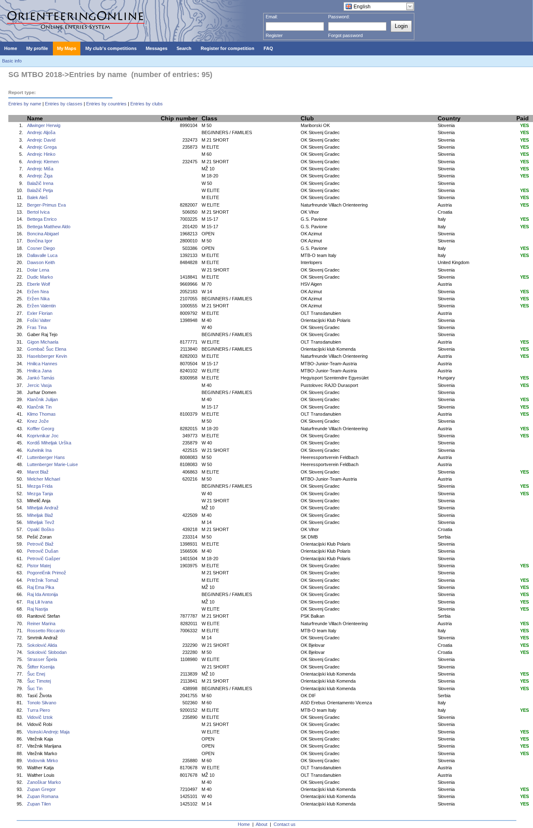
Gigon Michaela (42, 341)
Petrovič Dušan (42, 551)
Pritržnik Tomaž (43, 580)
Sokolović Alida (42, 645)
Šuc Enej (36, 673)
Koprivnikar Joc (43, 435)
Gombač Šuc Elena (46, 349)
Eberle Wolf (38, 284)
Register (274, 35)
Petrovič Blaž (40, 543)
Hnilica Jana (39, 370)
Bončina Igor (39, 240)
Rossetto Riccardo (46, 630)
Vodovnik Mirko (42, 760)
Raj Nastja (37, 608)
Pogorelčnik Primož (46, 572)
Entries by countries (106, 103)
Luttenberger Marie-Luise (52, 464)
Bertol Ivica (38, 211)
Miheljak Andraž (43, 507)
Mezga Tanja (40, 493)
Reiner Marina (41, 623)
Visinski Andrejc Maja (48, 731)
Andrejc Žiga (39, 175)
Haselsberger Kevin (47, 356)
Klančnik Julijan (42, 399)
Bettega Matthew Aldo (48, 226)
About (261, 824)
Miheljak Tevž (41, 522)
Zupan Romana (42, 796)
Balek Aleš (37, 197)
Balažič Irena (40, 183)
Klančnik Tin (39, 406)
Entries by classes (63, 103)
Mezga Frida (39, 486)
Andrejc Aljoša (41, 132)
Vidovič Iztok (40, 717)
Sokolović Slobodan (47, 652)
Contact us (285, 824)
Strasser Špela (42, 659)
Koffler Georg (40, 428)
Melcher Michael (43, 478)
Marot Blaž (38, 471)
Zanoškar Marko (44, 782)
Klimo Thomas (41, 414)
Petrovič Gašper (43, 558)
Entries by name (24, 103)
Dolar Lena (38, 269)
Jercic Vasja (39, 385)
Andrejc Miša (40, 168)
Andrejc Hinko (41, 154)
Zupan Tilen (39, 803)
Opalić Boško (40, 529)
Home (244, 824)
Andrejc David (41, 139)
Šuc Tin (34, 688)
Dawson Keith (41, 262)
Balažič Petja (40, 190)
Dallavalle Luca (42, 255)
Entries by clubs (146, 103)
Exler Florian (39, 313)
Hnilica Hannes (42, 363)
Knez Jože (38, 421)
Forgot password (345, 35)
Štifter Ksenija (41, 666)
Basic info (12, 60)
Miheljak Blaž (40, 515)
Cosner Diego (41, 248)
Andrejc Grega (42, 147)
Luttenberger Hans (46, 457)
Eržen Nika (38, 298)
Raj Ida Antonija (42, 594)
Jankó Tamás (41, 377)
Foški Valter (39, 320)
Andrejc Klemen (43, 161)
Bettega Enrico (42, 219)
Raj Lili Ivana (39, 601)
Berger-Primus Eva (46, 204)
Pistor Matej (39, 565)
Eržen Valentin (41, 305)
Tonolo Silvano (41, 702)
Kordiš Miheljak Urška (49, 442)
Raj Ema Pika (40, 587)
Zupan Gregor (41, 789)
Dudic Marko (40, 276)
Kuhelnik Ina (39, 450)
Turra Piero (38, 710)
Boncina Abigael (43, 233)
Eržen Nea (38, 291)
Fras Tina (37, 327)
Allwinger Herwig (43, 125)
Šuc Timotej (39, 680)
